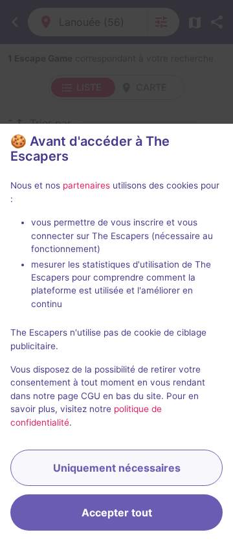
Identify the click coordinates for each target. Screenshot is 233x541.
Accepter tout (117, 512)
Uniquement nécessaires (117, 467)
